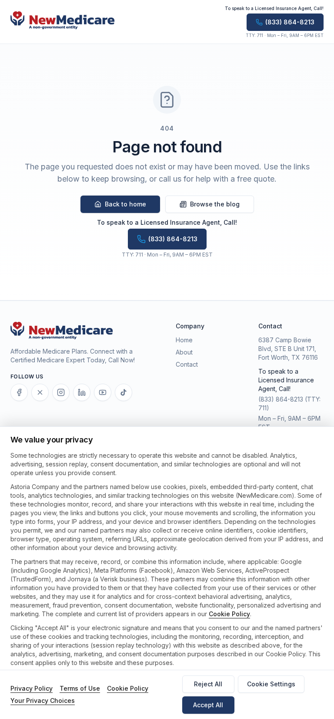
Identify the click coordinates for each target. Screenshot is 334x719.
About (184, 352)
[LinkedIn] (81, 392)
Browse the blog (215, 204)
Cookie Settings (271, 684)
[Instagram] (61, 392)
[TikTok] (123, 392)
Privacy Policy (31, 688)
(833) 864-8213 (280, 399)
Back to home (125, 204)
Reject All (208, 684)
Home (184, 340)
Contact (187, 364)
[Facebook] (19, 392)
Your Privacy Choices (42, 700)
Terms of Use (80, 688)
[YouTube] (102, 392)
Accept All (208, 705)
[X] (40, 392)
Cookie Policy (229, 614)
